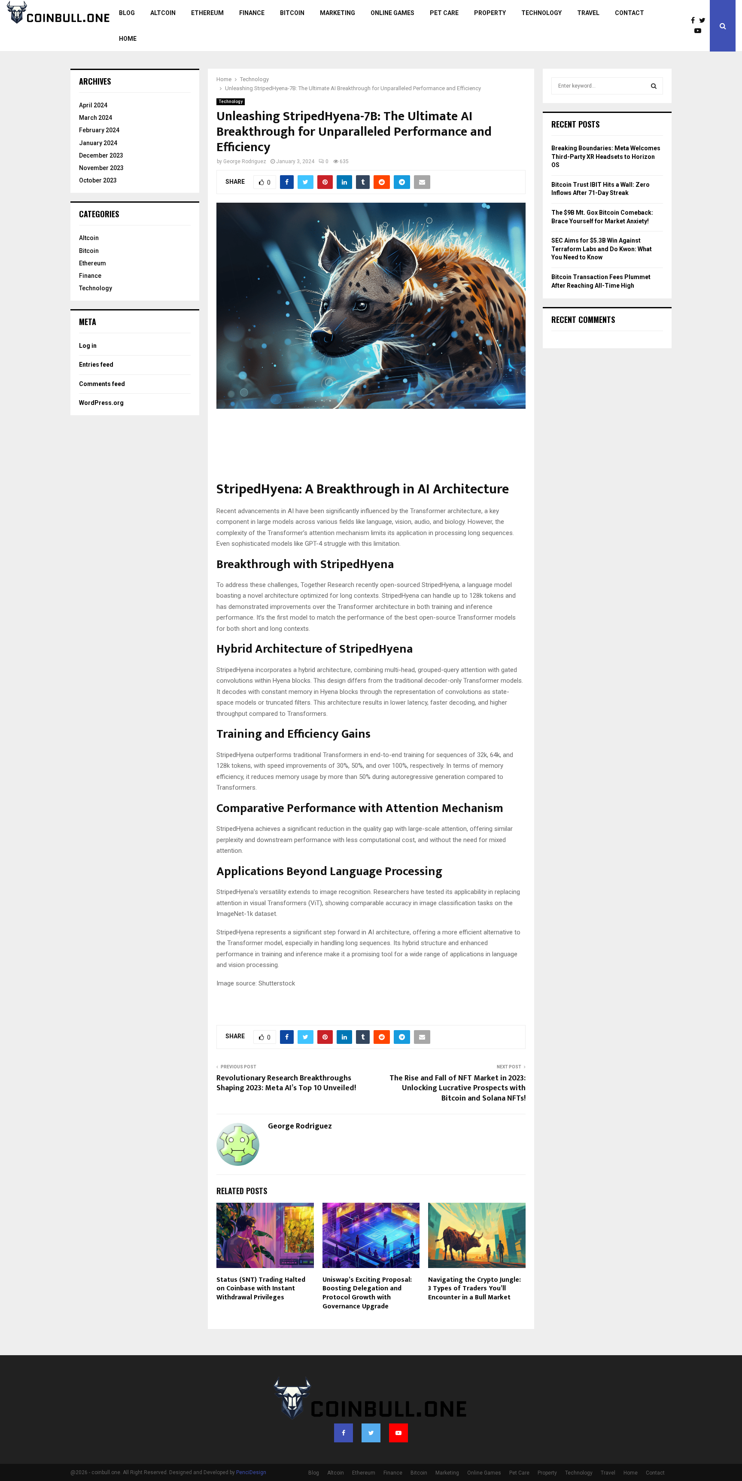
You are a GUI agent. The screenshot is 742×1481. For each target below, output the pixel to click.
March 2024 (95, 117)
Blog (127, 12)
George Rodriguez (244, 161)
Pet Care (444, 12)
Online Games (392, 12)
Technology (541, 12)
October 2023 (98, 180)
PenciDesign (251, 1472)
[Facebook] (695, 20)
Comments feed (102, 383)
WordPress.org (101, 402)
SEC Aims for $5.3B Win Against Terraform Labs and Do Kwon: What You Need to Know (601, 249)
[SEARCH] (654, 85)
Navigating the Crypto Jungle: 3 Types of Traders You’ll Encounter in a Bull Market (474, 1289)
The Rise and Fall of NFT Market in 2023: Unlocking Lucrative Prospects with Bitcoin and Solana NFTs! (457, 1088)
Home (128, 38)
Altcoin (163, 12)
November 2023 (101, 167)
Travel (588, 12)
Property (490, 12)
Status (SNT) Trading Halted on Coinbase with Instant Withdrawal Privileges (260, 1289)
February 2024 (99, 130)
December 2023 (101, 155)
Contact (629, 12)
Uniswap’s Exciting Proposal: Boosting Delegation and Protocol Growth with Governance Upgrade (367, 1293)
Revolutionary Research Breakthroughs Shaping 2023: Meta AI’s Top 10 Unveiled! (286, 1083)
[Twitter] (704, 20)
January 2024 (98, 143)
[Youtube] (700, 31)
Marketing (337, 12)
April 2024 (93, 105)
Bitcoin (292, 12)
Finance (252, 12)
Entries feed (96, 364)
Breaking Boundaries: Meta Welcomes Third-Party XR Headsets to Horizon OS (605, 156)
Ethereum (207, 12)
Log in (88, 345)
